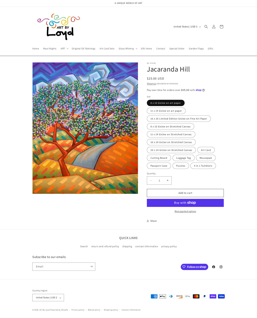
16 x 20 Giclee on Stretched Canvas (171, 142)
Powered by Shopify (59, 310)
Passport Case (159, 165)
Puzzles (180, 165)
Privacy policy (78, 310)
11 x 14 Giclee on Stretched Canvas (171, 134)
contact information (146, 246)
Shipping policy (111, 310)
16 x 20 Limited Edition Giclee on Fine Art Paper (179, 118)
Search (84, 246)
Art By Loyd (45, 310)
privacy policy (169, 246)
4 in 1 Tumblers (203, 165)
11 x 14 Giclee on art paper (166, 110)
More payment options (185, 211)
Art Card (206, 150)
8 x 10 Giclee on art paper (166, 102)
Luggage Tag (183, 157)
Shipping (151, 83)
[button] (64, 48)
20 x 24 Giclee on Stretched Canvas (171, 150)
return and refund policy (105, 246)
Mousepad (206, 157)
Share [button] (153, 220)
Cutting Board (159, 157)
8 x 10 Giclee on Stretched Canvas (171, 126)
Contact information (131, 310)
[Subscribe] (91, 266)
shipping (127, 246)
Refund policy (94, 310)
